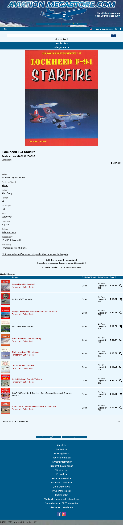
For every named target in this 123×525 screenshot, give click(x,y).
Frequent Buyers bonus (61, 466)
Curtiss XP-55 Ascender (22, 299)
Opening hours (61, 453)
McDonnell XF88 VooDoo (23, 326)
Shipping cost (61, 470)
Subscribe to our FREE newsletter (61, 503)
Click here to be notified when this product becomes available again (35, 254)
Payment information (61, 462)
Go (113, 35)
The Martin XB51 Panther (23, 366)
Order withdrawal (61, 486)
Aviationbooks (9, 232)
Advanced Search (61, 39)
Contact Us (61, 449)
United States (107, 29)
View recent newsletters (61, 507)
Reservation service (61, 478)
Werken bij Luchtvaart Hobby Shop (61, 499)
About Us (61, 445)
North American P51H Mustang (26, 352)
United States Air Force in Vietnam (27, 379)
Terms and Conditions (61, 482)
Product (15, 277)
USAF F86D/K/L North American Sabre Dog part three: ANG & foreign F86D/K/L (42, 394)
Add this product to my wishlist (61, 260)
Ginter (5, 185)
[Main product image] (61, 145)
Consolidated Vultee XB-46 (23, 284)
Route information (62, 457)
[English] (91, 29)
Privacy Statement (61, 491)
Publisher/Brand (89, 277)
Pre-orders (61, 474)
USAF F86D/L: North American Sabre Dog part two (34, 406)
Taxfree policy (61, 495)
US (3, 240)
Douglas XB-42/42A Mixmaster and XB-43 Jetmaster (35, 311)
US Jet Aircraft (13, 240)
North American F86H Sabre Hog (26, 339)
